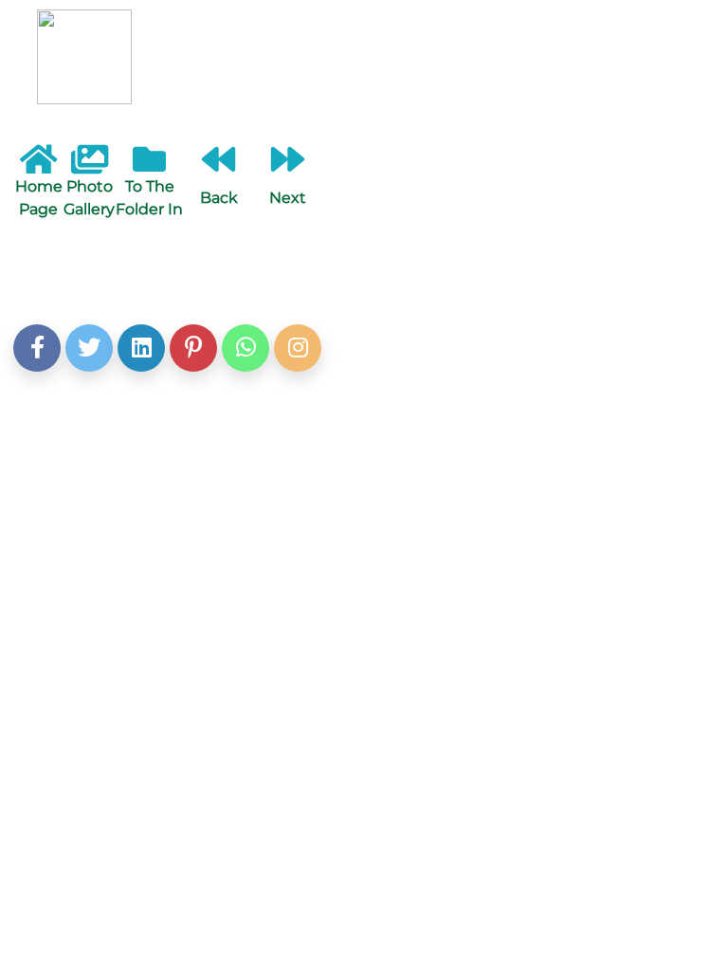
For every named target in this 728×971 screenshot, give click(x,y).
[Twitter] (89, 348)
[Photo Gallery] (89, 166)
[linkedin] (141, 348)
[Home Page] (38, 166)
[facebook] (37, 348)
